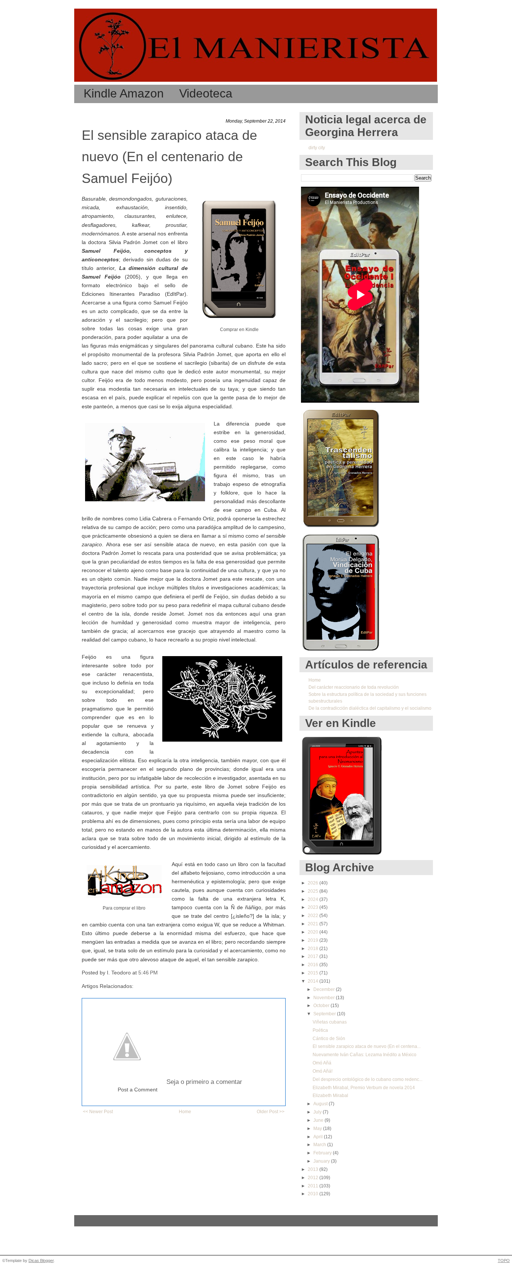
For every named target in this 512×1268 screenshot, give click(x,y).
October (322, 1005)
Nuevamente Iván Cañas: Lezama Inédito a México (364, 1054)
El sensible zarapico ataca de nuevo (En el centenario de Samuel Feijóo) (169, 156)
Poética (320, 1030)
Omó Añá (322, 1063)
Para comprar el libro (124, 908)
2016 (313, 964)
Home (185, 1111)
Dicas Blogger (41, 1260)
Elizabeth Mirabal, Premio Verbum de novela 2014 (364, 1087)
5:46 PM (148, 973)
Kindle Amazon (124, 93)
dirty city (316, 147)
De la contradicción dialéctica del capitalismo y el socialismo (369, 708)
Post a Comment (137, 1090)
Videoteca (205, 93)
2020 (313, 932)
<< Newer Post (98, 1111)
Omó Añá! (322, 1071)
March (320, 1144)
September (325, 1013)
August (321, 1103)
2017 (313, 956)
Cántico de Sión (329, 1038)
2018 (313, 948)
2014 (313, 981)
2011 (313, 1186)
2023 (313, 907)
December (324, 989)
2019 (313, 940)
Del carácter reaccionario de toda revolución (353, 687)
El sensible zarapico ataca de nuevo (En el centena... (367, 1046)
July (318, 1112)
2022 (313, 915)
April (318, 1136)
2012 (313, 1177)
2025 (313, 891)
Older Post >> (270, 1111)
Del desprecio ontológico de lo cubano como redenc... (367, 1079)
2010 (313, 1193)
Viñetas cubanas (330, 1022)
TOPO (504, 1260)
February (323, 1153)
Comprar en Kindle (239, 329)
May (318, 1128)
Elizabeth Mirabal (330, 1095)
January (322, 1161)
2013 (313, 1169)
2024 (313, 899)
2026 (313, 883)
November (324, 997)
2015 (313, 973)
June (319, 1120)
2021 (313, 923)
